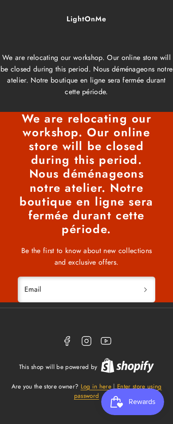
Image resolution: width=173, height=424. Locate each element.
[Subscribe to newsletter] (145, 289)
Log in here (96, 386)
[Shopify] (127, 367)
